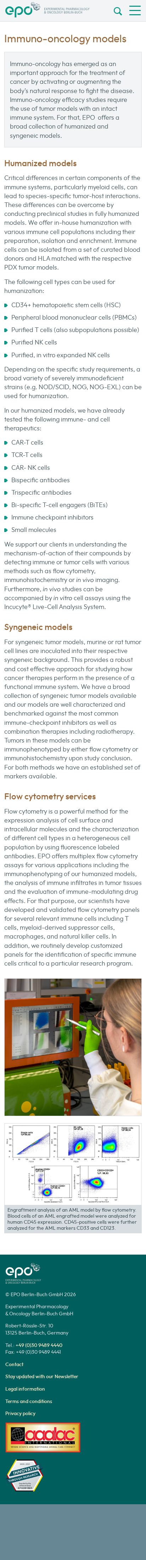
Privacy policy (20, 1413)
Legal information (25, 1389)
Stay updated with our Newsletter (41, 1376)
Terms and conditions (28, 1401)
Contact (14, 1364)
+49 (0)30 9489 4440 (39, 1345)
